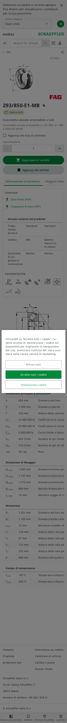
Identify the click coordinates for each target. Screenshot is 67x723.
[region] (33, 361)
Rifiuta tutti (33, 364)
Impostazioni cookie (33, 384)
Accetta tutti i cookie (33, 374)
